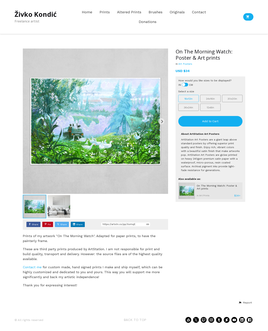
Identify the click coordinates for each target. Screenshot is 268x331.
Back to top (135, 320)
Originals (177, 12)
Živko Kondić (36, 14)
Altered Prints (129, 12)
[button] (245, 303)
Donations (147, 22)
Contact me (32, 267)
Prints (105, 12)
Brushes (155, 12)
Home (87, 12)
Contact (199, 12)
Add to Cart (210, 121)
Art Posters (185, 64)
